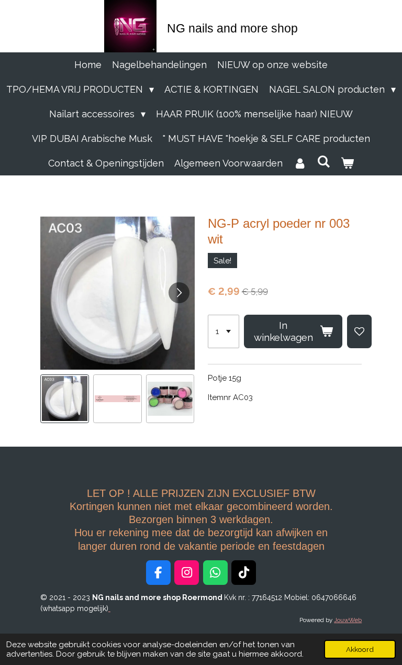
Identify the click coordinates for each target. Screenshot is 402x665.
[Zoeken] (323, 161)
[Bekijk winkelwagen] (347, 163)
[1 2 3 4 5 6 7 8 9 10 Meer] (223, 331)
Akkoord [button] (360, 649)
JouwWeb (348, 620)
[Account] (299, 163)
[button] (64, 398)
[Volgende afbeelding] (179, 292)
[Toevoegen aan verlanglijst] (359, 331)
